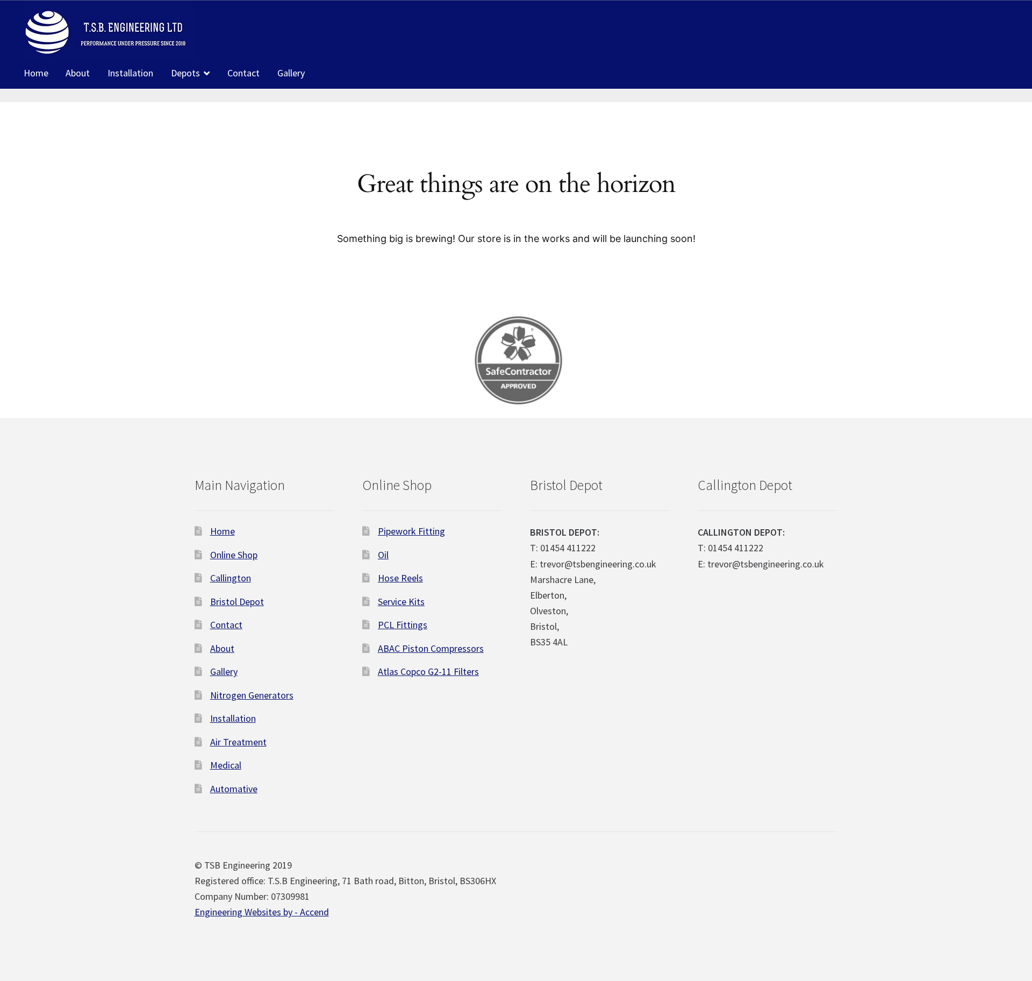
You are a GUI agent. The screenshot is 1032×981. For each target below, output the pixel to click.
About (78, 73)
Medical (225, 765)
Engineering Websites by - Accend (262, 912)
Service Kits (401, 601)
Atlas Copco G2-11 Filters (428, 671)
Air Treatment (238, 742)
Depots (185, 73)
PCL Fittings (402, 625)
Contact (243, 73)
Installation (130, 73)
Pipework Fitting (411, 531)
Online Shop (233, 555)
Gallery (291, 73)
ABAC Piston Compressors (431, 648)
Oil (383, 555)
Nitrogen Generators (251, 695)
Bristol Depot (237, 601)
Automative (233, 789)
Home (36, 73)
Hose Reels (400, 578)
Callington (230, 578)
